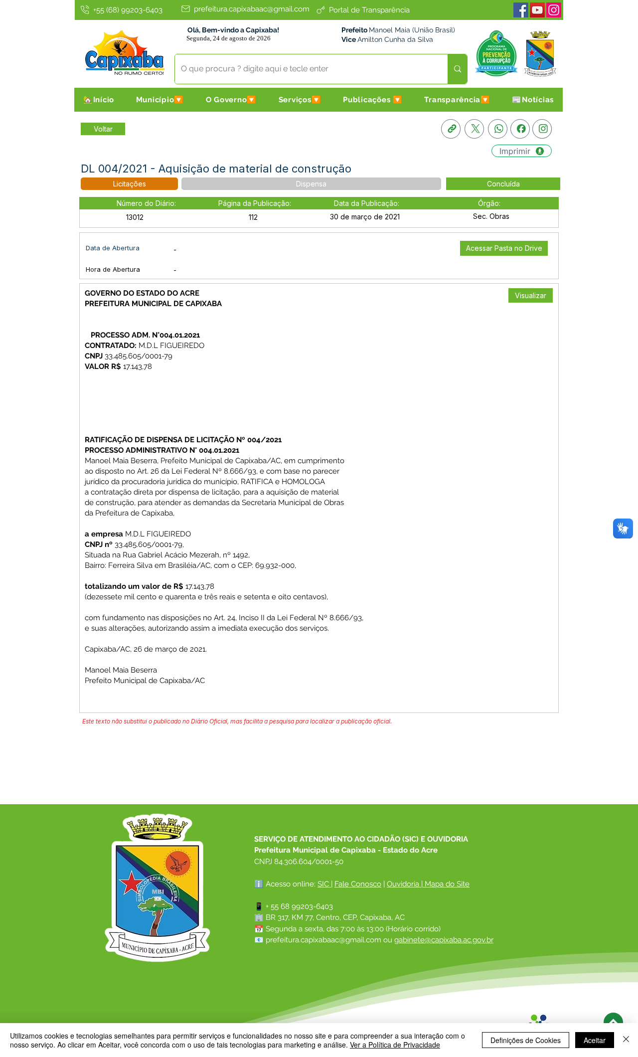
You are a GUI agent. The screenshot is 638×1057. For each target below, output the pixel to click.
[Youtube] (537, 9)
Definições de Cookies (525, 1040)
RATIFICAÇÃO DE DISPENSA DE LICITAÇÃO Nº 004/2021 (183, 439)
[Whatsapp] (497, 129)
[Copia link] (451, 129)
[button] (160, 100)
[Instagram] (553, 9)
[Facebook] (520, 9)
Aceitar (595, 1040)
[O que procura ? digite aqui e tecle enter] (457, 69)
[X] (474, 129)
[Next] (613, 1022)
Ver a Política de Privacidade (395, 1045)
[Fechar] (626, 1040)
